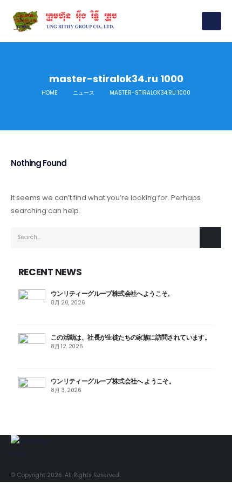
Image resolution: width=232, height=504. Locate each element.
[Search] (210, 237)
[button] (211, 21)
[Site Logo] (65, 21)
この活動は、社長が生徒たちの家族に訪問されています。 (130, 337)
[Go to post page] (31, 302)
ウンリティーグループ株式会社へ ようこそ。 (113, 381)
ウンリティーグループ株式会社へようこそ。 (112, 293)
